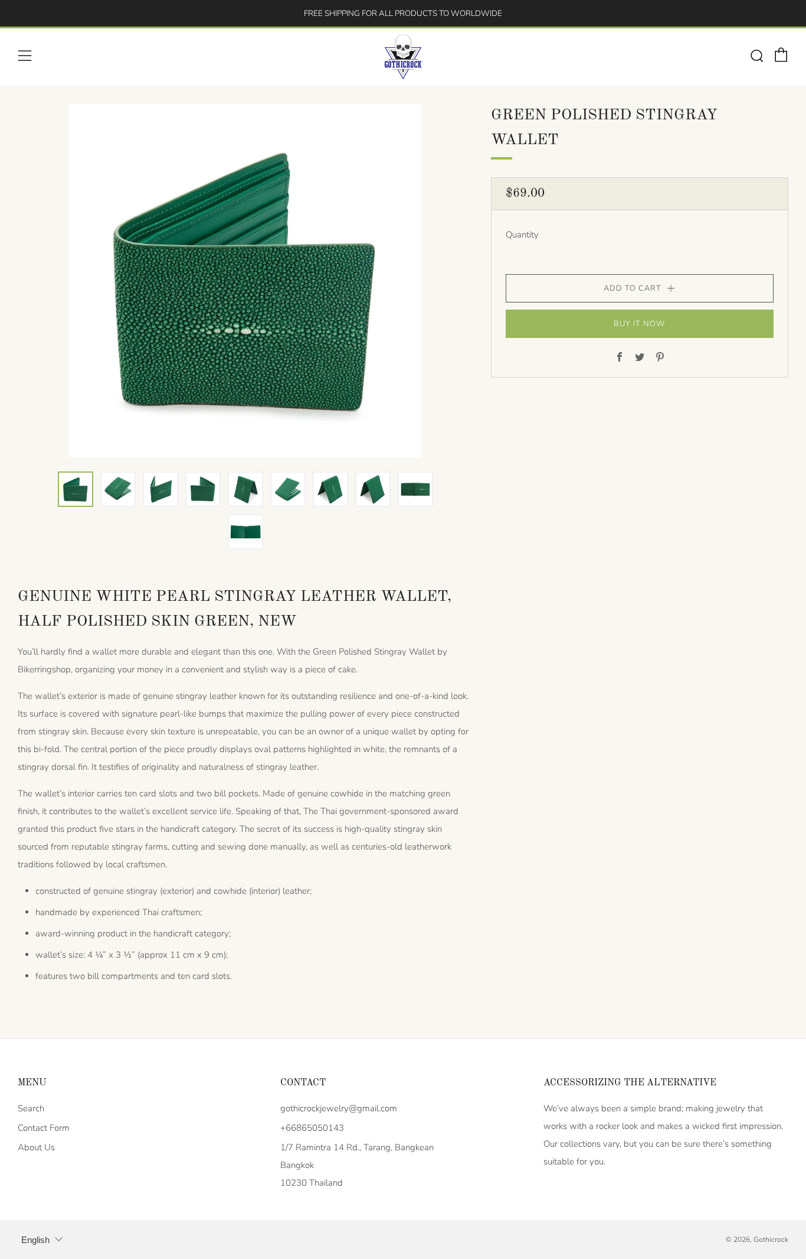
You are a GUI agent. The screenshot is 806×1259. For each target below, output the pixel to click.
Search (31, 1108)
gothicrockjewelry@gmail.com (338, 1108)
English (35, 1240)
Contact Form (44, 1128)
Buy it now (639, 323)
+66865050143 (312, 1128)
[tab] (75, 489)
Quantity (522, 234)
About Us (36, 1147)
